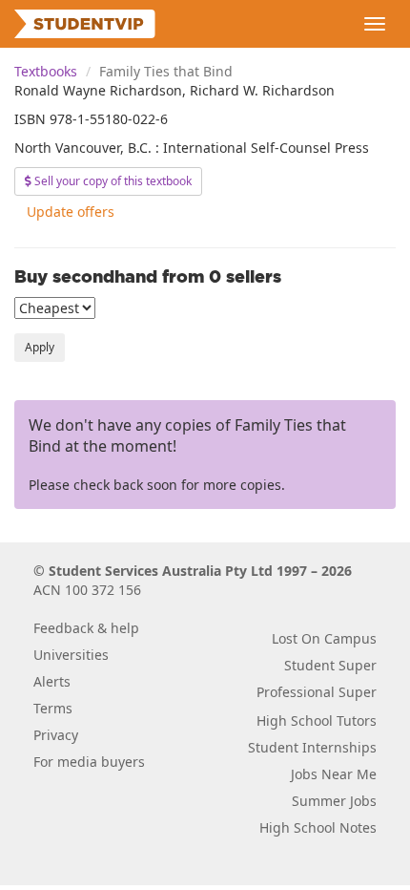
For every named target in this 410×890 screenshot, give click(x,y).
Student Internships (312, 747)
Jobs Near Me (334, 774)
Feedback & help (86, 628)
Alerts (52, 681)
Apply (39, 347)
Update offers (70, 211)
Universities (71, 655)
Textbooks (45, 71)
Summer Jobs (334, 801)
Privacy (55, 735)
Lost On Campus (324, 638)
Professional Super (316, 692)
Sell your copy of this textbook (111, 181)
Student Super (330, 665)
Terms (52, 708)
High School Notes (318, 827)
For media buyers (89, 761)
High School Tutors (316, 720)
